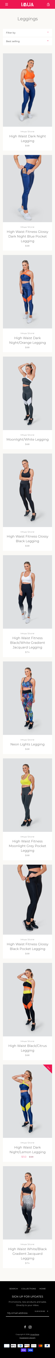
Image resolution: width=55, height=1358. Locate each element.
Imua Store (34, 1334)
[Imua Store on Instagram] (30, 1327)
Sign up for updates (27, 1296)
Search (13, 1289)
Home (42, 1289)
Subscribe (40, 1311)
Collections (28, 1289)
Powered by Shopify (27, 1338)
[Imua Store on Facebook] (25, 1327)
